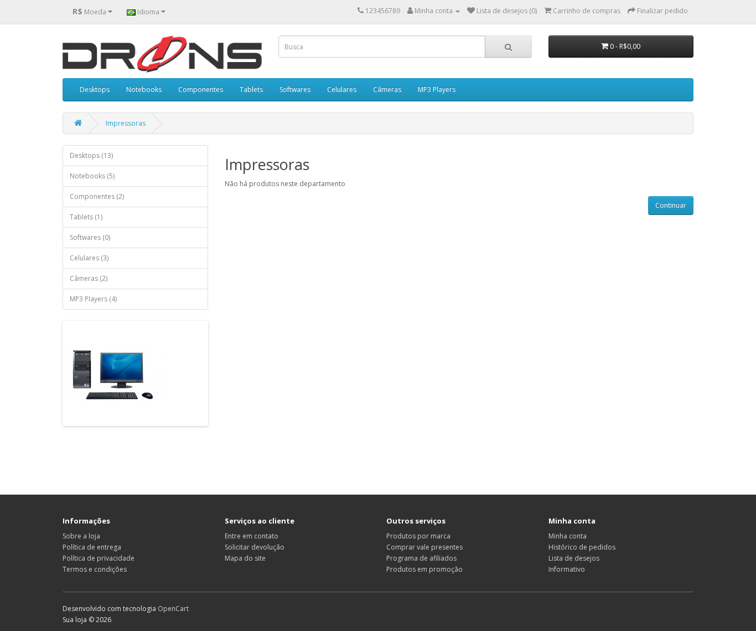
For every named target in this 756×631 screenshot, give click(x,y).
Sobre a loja (81, 536)
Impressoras (126, 123)
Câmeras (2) (88, 278)
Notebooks (144, 89)
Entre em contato (251, 536)
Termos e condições (95, 569)
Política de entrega (92, 547)
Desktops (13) (91, 155)
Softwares (294, 89)
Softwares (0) (90, 237)
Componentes (200, 89)
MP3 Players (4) (93, 299)
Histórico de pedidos (581, 547)
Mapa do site (245, 558)
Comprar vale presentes (424, 547)
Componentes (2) (97, 196)
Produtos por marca (418, 536)
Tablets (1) (86, 217)
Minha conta (567, 536)
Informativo (566, 569)
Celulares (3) (89, 258)
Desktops (95, 89)
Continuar (670, 205)
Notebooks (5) (92, 176)
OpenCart (173, 608)
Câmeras (387, 89)
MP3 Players (436, 89)
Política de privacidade (98, 558)
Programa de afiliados (421, 558)
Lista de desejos (573, 558)
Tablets (251, 89)
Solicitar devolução (254, 547)
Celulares (341, 89)
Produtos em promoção (424, 569)
